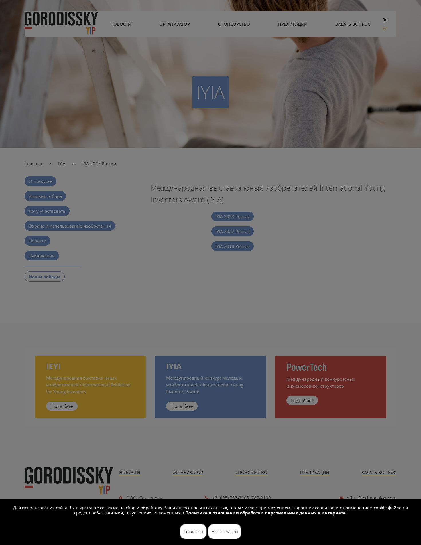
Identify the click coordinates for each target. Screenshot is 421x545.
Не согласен (224, 531)
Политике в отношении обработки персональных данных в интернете (265, 513)
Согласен (193, 531)
